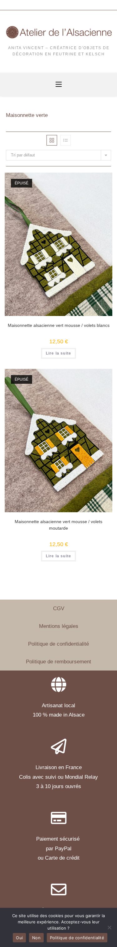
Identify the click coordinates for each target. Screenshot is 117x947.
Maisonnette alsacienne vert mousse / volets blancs (59, 325)
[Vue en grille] (51, 140)
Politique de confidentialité (58, 644)
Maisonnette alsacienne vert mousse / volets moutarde (58, 525)
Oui (19, 937)
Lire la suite (58, 353)
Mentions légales (58, 626)
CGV (58, 608)
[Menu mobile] (59, 84)
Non (36, 937)
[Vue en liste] (65, 140)
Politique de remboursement (58, 662)
